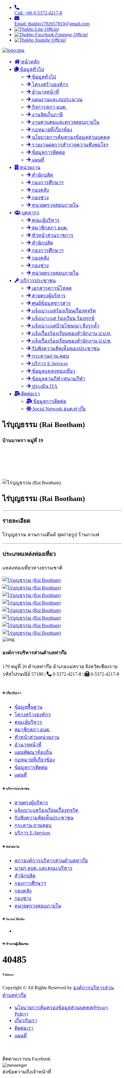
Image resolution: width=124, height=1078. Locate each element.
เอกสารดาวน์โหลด (51, 288)
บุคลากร (29, 212)
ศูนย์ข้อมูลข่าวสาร (51, 303)
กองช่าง (40, 197)
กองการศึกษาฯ (47, 182)
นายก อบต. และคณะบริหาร (43, 868)
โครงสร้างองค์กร (49, 84)
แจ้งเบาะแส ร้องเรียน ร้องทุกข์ (63, 318)
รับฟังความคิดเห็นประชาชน (43, 817)
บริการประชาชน (37, 280)
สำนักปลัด (42, 174)
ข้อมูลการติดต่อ (48, 152)
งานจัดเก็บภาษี (47, 114)
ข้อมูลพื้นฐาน (28, 707)
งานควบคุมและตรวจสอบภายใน (65, 122)
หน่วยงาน (29, 167)
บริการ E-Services (49, 363)
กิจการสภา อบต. (49, 107)
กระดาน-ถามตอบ (32, 825)
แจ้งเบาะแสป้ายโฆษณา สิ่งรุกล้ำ (65, 325)
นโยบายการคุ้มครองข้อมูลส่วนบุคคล (70, 137)
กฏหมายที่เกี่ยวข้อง (51, 129)
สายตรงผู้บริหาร (48, 295)
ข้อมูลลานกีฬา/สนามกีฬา (58, 378)
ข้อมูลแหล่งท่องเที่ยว (53, 371)
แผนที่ (37, 159)
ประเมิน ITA (44, 386)
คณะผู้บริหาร (45, 220)
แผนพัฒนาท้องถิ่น (33, 752)
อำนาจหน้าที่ (45, 91)
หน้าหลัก (30, 61)
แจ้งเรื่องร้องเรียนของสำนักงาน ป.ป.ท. (71, 333)
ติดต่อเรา (30, 393)
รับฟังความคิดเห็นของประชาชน (65, 348)
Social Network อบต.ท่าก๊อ (58, 408)
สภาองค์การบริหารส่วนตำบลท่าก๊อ (51, 860)
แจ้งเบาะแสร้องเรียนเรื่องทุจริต (63, 310)
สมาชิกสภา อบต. (49, 227)
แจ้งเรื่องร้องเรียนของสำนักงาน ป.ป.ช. (71, 340)
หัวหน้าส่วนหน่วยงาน (36, 737)
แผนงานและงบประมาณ (56, 99)
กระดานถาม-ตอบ (50, 356)
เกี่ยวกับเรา (25, 1020)
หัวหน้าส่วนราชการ (52, 235)
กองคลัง (40, 190)
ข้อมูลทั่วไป (31, 69)
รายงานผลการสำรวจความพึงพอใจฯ (69, 144)
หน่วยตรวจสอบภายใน (55, 205)
